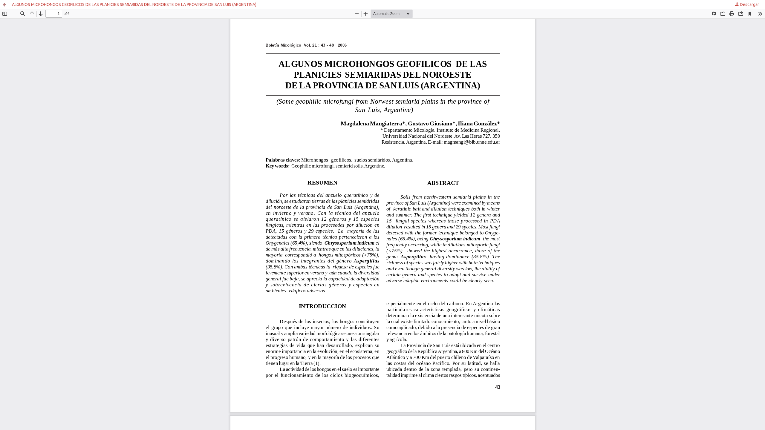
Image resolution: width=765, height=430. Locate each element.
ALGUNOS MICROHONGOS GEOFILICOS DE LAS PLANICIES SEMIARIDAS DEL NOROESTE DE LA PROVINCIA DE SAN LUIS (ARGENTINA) (134, 4)
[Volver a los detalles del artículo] (4, 4)
